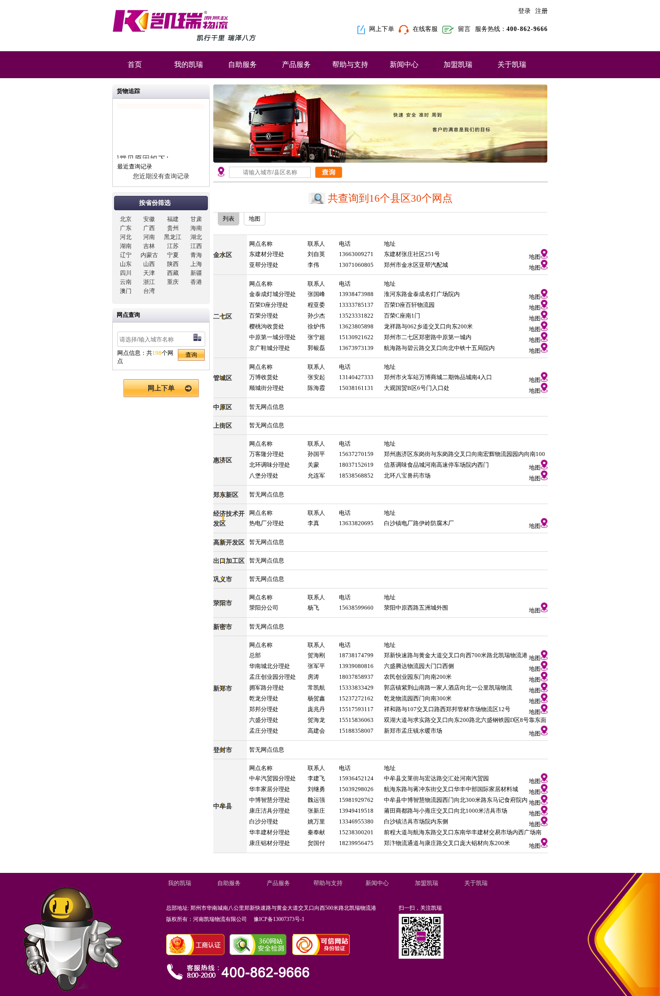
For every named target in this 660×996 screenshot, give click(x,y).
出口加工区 (229, 560)
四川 (126, 273)
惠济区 (222, 460)
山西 (149, 264)
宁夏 (173, 255)
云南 (126, 282)
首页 (135, 64)
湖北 (196, 237)
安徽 (149, 219)
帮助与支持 (350, 64)
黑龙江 (172, 237)
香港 (196, 282)
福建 (173, 219)
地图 (535, 256)
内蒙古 (149, 255)
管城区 (222, 377)
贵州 (173, 228)
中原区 (222, 407)
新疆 (196, 273)
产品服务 (296, 64)
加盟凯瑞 (458, 64)
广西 (149, 228)
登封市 (222, 749)
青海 (196, 255)
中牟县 (222, 806)
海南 (196, 228)
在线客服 (425, 29)
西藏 (173, 273)
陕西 (173, 264)
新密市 (222, 626)
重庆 (173, 282)
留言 (464, 29)
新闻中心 (404, 64)
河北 (126, 237)
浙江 (149, 282)
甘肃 (196, 219)
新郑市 (222, 688)
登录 (524, 11)
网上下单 (381, 29)
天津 (149, 273)
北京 (126, 219)
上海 (196, 264)
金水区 (222, 254)
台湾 (149, 291)
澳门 (126, 291)
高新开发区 (229, 542)
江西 (196, 246)
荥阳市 (222, 602)
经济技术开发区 (229, 518)
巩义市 (222, 579)
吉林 (149, 246)
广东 (126, 228)
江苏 (173, 246)
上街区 (222, 425)
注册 (541, 11)
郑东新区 (225, 494)
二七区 (222, 316)
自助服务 (242, 64)
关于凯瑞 (511, 64)
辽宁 (126, 255)
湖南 (126, 246)
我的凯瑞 (188, 64)
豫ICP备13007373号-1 (280, 919)
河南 (149, 237)
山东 (126, 264)
